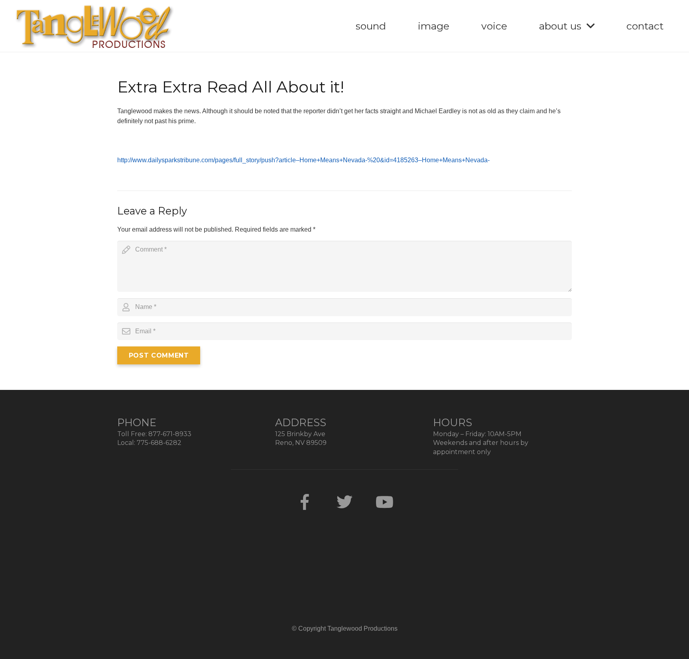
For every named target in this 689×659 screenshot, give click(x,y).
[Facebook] (305, 502)
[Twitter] (344, 502)
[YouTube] (384, 502)
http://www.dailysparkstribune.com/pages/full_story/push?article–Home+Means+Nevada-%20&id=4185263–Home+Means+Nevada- (303, 160)
